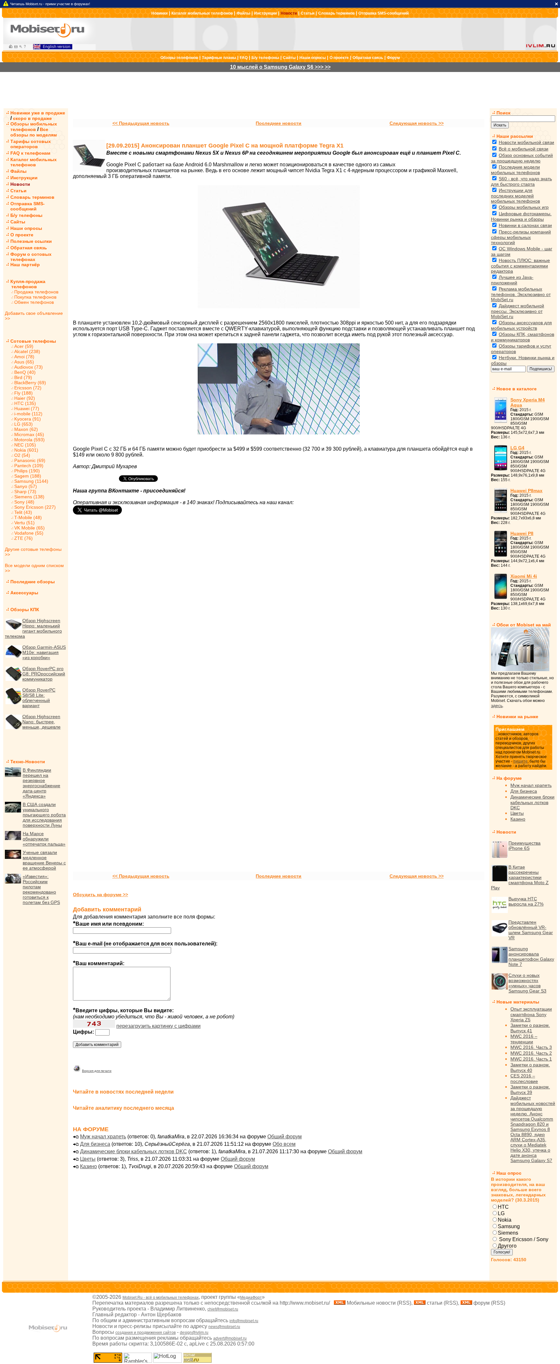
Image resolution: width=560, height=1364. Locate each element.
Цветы (88, 1159)
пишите (520, 761)
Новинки (159, 13)
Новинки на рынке (517, 716)
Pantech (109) (28, 465)
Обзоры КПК (24, 609)
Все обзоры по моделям (33, 132)
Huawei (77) (26, 408)
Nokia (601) (26, 450)
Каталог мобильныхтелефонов (33, 162)
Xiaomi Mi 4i (523, 576)
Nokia (504, 1220)
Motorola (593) (29, 439)
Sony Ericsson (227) (35, 507)
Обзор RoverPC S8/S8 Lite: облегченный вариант (38, 697)
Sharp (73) (25, 491)
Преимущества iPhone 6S (524, 845)
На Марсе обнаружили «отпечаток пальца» (44, 839)
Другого (507, 1246)
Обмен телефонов (34, 302)
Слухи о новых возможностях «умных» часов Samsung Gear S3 (527, 983)
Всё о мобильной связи (523, 148)
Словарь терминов (336, 13)
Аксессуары (24, 592)
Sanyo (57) (25, 486)
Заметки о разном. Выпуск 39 (530, 1089)
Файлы (243, 13)
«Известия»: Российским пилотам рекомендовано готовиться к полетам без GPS (41, 889)
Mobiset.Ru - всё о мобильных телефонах (160, 1297)
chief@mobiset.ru (222, 1309)
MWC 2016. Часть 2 (531, 1053)
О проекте (339, 57)
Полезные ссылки (31, 241)
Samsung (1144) (31, 481)
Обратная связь (368, 57)
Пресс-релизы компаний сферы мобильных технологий (521, 237)
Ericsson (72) (27, 387)
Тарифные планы (219, 57)
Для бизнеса (95, 1144)
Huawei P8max (526, 490)
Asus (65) (24, 361)
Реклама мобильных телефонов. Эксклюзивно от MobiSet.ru (521, 294)
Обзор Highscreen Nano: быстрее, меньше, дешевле (41, 721)
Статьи (307, 13)
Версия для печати (96, 1071)
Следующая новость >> (417, 123)
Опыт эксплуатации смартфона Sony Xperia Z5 (531, 1014)
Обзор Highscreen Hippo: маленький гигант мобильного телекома (33, 628)
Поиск (503, 112)
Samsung (509, 1226)
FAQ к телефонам (30, 153)
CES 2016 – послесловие (524, 1078)
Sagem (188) (27, 476)
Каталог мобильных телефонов (202, 13)
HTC (503, 1207)
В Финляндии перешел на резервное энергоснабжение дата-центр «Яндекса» (41, 783)
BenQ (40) (25, 372)
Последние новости (278, 123)
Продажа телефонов (36, 291)
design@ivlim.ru (194, 1332)
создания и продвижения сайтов (145, 1332)
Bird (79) (23, 377)
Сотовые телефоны (33, 341)
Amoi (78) (24, 356)
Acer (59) (23, 346)
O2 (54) (22, 455)
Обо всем (284, 1144)
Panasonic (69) (29, 460)
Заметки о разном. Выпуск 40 (530, 1067)
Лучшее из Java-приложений (512, 280)
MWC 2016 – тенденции (523, 1039)
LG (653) (23, 424)
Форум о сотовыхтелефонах (31, 257)
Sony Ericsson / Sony (523, 1239)
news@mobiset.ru (224, 1326)
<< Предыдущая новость (140, 123)
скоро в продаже (32, 118)
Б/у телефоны (265, 57)
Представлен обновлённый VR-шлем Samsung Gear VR (530, 929)
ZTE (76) (23, 538)
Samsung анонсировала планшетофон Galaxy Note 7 (531, 956)
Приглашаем (510, 729)
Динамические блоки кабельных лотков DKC (133, 1151)
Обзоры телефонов (179, 57)
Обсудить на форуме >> (100, 894)
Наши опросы (312, 57)
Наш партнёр (25, 264)
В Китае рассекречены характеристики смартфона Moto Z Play (520, 877)
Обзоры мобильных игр (524, 207)
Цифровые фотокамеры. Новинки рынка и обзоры (521, 216)
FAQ (244, 57)
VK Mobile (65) (29, 527)
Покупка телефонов (35, 297)
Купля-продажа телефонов (25, 284)
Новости (289, 13)
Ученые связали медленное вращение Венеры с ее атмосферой (44, 860)
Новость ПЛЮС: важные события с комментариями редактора (520, 266)
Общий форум (284, 1136)
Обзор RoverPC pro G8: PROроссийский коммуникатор (43, 674)
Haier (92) (24, 398)
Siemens (508, 1233)
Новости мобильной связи (526, 142)
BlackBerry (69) (30, 382)
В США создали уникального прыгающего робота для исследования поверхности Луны (44, 815)
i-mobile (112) (28, 413)
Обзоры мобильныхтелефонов (33, 126)
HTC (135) (25, 403)
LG (501, 1213)
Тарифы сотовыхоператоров (30, 144)
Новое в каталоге (516, 388)
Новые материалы (517, 1001)
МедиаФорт (251, 1297)
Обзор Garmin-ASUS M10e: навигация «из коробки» (44, 652)
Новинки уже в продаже (37, 112)
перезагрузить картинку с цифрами (158, 1026)
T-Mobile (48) (28, 517)
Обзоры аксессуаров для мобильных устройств (521, 325)
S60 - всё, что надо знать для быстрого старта (521, 181)
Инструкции (265, 13)
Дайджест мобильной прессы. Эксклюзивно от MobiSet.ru (517, 311)
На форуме (509, 778)
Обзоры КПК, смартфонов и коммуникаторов (522, 337)
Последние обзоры (32, 581)
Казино (88, 1166)
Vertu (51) (24, 522)
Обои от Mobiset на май (523, 624)
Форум (393, 57)
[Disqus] (278, 613)
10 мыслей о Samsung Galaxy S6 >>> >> (280, 67)
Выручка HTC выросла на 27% (525, 901)
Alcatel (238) (27, 351)
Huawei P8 (521, 533)
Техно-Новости (27, 761)
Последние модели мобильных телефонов (515, 169)
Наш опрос (508, 1173)
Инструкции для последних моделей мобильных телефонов (515, 196)
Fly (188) (23, 393)
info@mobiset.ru (243, 1321)
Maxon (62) (26, 429)
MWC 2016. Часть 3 (531, 1047)
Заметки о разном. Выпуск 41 (530, 1028)
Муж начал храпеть (103, 1136)
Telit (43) (23, 512)
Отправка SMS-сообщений (383, 13)
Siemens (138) (29, 496)
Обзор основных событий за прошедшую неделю (522, 158)
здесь (497, 705)
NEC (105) (25, 444)
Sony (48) (24, 501)
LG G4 (517, 447)
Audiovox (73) (28, 367)
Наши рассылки (514, 136)
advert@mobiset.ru (230, 1338)
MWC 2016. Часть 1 (531, 1059)
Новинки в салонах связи (525, 225)
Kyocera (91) (27, 418)
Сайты (289, 57)
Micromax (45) (29, 434)
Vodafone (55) (28, 533)
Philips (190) (27, 470)
